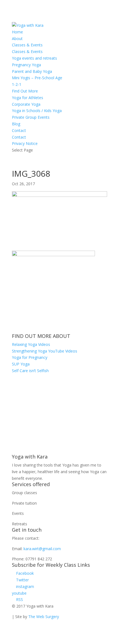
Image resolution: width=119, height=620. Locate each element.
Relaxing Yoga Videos (31, 344)
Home (17, 32)
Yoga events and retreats (34, 58)
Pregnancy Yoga (26, 64)
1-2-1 (16, 84)
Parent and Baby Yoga (32, 71)
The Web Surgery (43, 616)
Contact (19, 130)
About (17, 38)
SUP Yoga (21, 364)
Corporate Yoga (26, 104)
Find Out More (25, 91)
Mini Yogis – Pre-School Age (37, 77)
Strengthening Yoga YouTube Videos (44, 351)
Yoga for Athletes (27, 97)
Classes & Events (27, 44)
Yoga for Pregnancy (29, 357)
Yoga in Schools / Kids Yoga (37, 110)
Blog (16, 123)
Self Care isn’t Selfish (30, 370)
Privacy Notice (25, 143)
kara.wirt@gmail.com (42, 548)
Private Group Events (31, 117)
